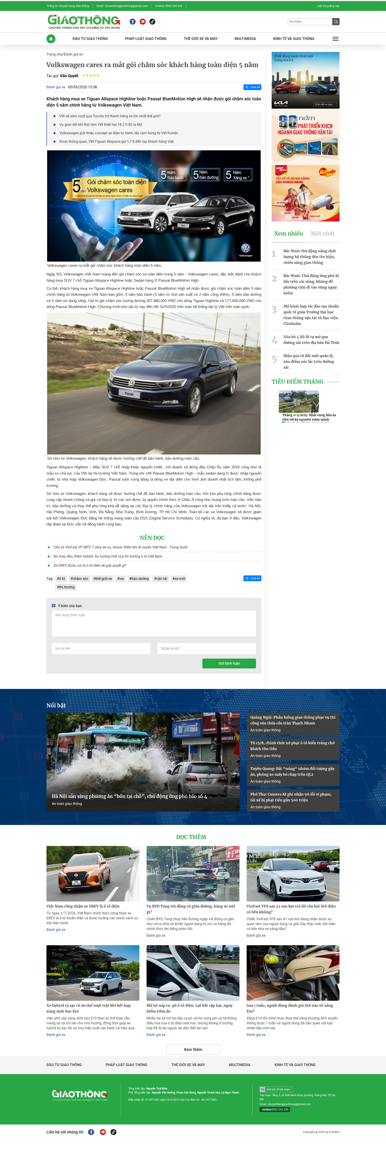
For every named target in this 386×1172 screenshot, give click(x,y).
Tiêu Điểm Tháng (297, 381)
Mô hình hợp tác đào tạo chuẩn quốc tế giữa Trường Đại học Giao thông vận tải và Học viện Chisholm (311, 315)
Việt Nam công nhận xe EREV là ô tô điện (83, 906)
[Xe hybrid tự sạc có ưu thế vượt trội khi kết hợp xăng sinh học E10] (92, 973)
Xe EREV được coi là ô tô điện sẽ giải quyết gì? (90, 565)
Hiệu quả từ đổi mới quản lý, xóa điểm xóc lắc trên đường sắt (308, 361)
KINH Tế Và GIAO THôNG (293, 39)
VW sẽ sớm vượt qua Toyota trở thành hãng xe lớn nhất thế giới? (110, 116)
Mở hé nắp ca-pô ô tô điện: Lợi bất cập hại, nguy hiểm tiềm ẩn (190, 1008)
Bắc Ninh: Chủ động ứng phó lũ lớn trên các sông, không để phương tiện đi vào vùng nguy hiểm (311, 284)
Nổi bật (56, 705)
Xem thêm (193, 1049)
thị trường (67, 587)
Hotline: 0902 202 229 (168, 6)
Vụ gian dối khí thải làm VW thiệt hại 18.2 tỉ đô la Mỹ (100, 124)
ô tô (62, 579)
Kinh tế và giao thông (295, 1065)
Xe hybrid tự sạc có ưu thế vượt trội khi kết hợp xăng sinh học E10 (88, 1008)
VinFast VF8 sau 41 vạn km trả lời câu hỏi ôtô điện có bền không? (291, 909)
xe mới (180, 579)
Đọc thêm (191, 837)
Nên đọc (152, 538)
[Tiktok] (152, 22)
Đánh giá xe (73, 54)
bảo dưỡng (140, 579)
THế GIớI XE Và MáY (201, 39)
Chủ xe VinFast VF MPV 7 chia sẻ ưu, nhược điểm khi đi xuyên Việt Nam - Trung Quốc (121, 547)
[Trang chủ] (50, 38)
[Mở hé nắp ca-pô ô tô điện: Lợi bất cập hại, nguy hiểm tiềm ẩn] (193, 973)
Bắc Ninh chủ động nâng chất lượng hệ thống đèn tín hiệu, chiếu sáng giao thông (309, 257)
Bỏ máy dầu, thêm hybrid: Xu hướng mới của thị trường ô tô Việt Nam (108, 556)
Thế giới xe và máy (188, 1065)
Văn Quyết (69, 75)
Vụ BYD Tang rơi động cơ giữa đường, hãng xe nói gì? (191, 909)
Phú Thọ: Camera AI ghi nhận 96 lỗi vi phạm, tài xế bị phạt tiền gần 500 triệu (290, 797)
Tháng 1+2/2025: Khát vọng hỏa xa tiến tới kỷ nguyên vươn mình (309, 417)
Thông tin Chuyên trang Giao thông (67, 6)
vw (122, 579)
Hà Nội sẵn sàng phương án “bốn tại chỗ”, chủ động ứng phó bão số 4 (130, 796)
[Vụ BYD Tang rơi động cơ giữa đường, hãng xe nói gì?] (193, 873)
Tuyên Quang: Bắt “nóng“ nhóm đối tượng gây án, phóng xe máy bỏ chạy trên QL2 (292, 771)
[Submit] (336, 21)
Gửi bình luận (229, 663)
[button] (283, 422)
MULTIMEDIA (245, 39)
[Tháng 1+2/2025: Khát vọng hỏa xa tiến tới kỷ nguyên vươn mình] (299, 402)
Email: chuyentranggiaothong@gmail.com (122, 6)
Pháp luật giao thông (126, 1065)
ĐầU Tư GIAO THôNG (90, 39)
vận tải (161, 579)
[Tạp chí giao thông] (83, 22)
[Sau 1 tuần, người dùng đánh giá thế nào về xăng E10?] (293, 973)
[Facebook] (132, 22)
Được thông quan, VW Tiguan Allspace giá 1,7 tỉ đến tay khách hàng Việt (116, 141)
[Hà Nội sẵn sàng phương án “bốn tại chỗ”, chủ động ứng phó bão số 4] (143, 762)
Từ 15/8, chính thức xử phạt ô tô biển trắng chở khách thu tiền (292, 746)
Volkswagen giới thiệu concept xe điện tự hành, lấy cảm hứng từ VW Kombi (118, 133)
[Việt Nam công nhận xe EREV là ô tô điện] (92, 873)
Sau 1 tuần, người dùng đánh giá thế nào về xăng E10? (290, 1008)
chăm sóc (80, 579)
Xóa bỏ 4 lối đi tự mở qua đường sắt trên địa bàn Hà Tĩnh (311, 340)
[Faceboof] (91, 1132)
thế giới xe (104, 579)
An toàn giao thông (67, 804)
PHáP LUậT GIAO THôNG (146, 39)
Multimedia (239, 1065)
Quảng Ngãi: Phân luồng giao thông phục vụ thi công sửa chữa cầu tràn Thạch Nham (293, 720)
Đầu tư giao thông (64, 1065)
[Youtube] (142, 22)
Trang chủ (54, 54)
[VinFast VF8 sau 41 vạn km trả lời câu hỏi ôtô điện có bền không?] (293, 873)
